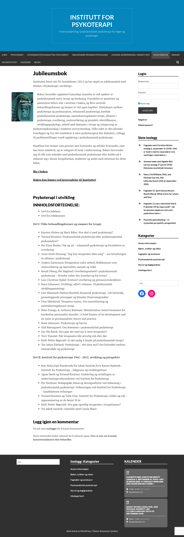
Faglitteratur (160, 55)
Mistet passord (145, 125)
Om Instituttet (9, 62)
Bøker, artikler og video (149, 248)
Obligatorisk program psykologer (90, 55)
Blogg (37, 62)
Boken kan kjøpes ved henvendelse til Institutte (64, 180)
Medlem (176, 55)
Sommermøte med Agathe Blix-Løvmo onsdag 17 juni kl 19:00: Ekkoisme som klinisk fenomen (158, 164)
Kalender (26, 62)
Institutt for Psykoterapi (92, 21)
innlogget (51, 428)
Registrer (142, 119)
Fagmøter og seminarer (149, 254)
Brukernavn (143, 81)
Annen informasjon (147, 243)
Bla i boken (40, 171)
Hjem (4, 55)
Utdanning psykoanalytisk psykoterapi (47, 55)
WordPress (85, 531)
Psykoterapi (17, 55)
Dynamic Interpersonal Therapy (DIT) (131, 55)
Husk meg (145, 103)
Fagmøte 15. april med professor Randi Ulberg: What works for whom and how (161, 193)
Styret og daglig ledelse (149, 264)
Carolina (114, 531)
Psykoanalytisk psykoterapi (151, 259)
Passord (142, 92)
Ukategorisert (145, 270)
